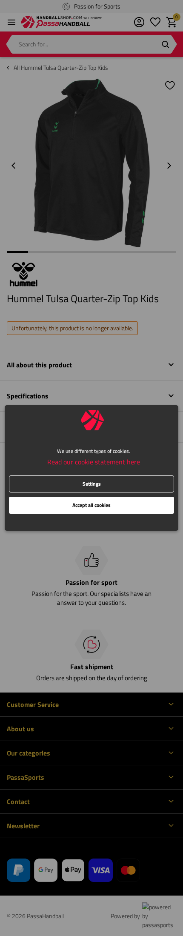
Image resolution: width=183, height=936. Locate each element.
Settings (92, 484)
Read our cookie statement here (93, 462)
